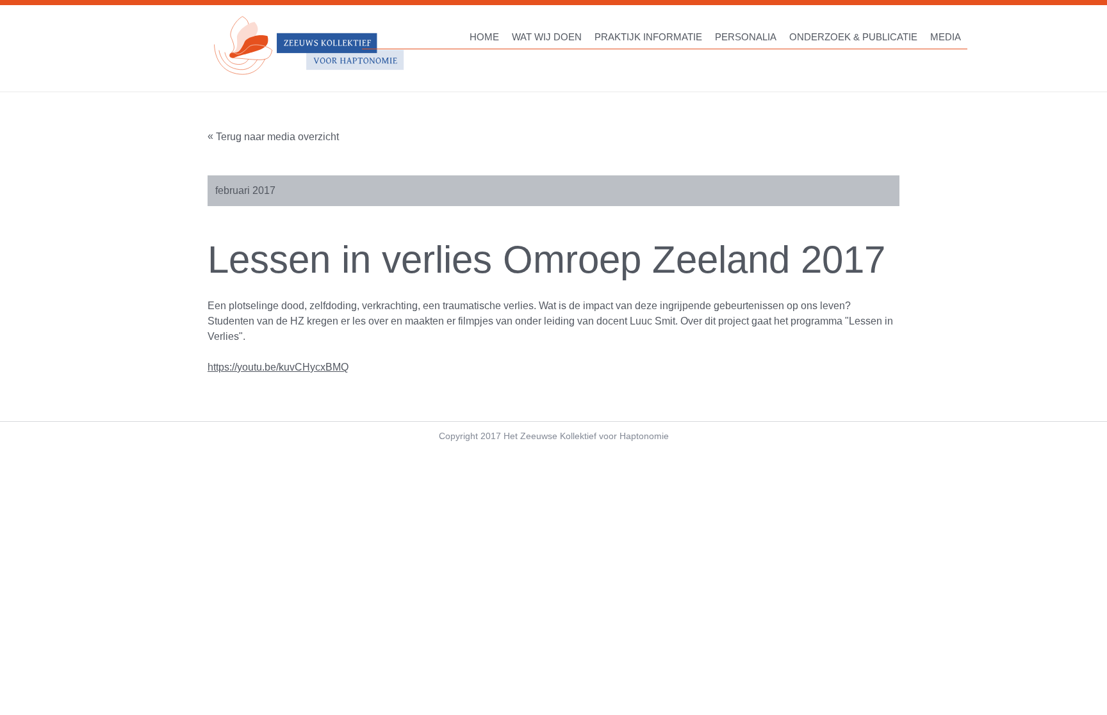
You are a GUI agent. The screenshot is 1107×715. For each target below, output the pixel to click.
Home (484, 36)
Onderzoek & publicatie (853, 36)
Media (945, 36)
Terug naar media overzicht (277, 136)
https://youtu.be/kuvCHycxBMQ (278, 367)
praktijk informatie (648, 36)
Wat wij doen (547, 36)
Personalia (745, 36)
